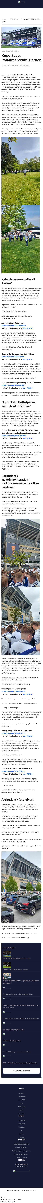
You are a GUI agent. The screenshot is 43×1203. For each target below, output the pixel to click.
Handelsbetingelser (21, 1154)
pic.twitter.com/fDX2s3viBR (13, 385)
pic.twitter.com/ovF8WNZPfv (14, 325)
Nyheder (21, 1093)
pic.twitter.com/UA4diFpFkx (13, 733)
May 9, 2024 (27, 328)
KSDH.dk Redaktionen (21, 1144)
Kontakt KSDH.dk (21, 1147)
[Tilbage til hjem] (21, 4)
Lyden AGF (21, 1100)
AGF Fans (21, 1107)
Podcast (21, 1137)
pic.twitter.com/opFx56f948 (13, 357)
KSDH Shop (22, 1096)
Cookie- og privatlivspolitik (21, 1151)
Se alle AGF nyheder (22, 1071)
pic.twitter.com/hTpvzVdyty (13, 771)
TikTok (21, 1134)
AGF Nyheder (25, 65)
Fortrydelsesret (21, 1158)
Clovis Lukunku (15, 65)
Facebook (21, 1120)
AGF (21, 1103)
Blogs (21, 1110)
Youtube (21, 1127)
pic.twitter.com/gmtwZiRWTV (14, 435)
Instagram (21, 1124)
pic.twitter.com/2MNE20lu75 (13, 691)
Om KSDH (21, 1113)
